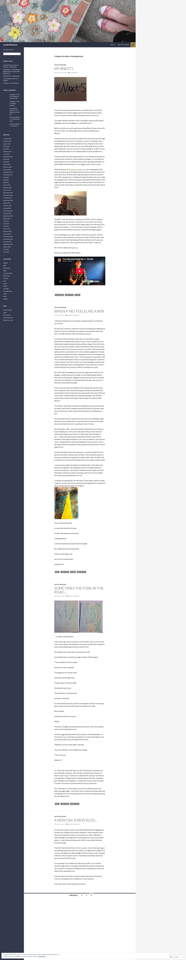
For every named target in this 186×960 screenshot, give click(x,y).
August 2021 (7, 144)
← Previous (73, 895)
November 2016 (8, 195)
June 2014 (6, 252)
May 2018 (6, 159)
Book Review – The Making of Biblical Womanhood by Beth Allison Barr (11, 71)
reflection (81, 572)
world (5, 296)
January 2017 (7, 190)
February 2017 (7, 187)
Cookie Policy (42, 956)
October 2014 (7, 241)
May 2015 (6, 226)
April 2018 (6, 162)
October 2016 (7, 198)
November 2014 (8, 239)
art (57, 572)
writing (5, 299)
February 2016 (7, 205)
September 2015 (8, 216)
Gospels (5, 278)
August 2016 (7, 203)
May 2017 (6, 180)
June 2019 (6, 154)
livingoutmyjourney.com (77, 169)
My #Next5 (63, 68)
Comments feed (8, 317)
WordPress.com (8, 320)
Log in (5, 312)
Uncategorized (60, 65)
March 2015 (6, 229)
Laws (4, 281)
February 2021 (7, 151)
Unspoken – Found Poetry (10, 83)
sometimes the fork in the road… (79, 590)
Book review (6, 268)
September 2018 (8, 156)
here (96, 115)
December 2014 (8, 236)
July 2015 (6, 221)
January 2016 (7, 208)
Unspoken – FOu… (14, 94)
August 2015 (7, 218)
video (4, 294)
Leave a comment (73, 315)
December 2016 (8, 193)
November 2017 (8, 175)
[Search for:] (12, 54)
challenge (59, 295)
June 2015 (6, 223)
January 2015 (7, 234)
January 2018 (7, 169)
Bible (4, 265)
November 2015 (8, 211)
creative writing (7, 273)
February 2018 (7, 167)
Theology (6, 288)
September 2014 (8, 244)
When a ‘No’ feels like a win (79, 311)
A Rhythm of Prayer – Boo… (14, 112)
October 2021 (7, 141)
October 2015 (7, 213)
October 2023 (7, 138)
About (113, 44)
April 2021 (6, 149)
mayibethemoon (10, 45)
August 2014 (7, 247)
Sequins (15, 126)
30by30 (5, 263)
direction (69, 295)
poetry (5, 283)
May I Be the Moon (123, 44)
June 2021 (6, 146)
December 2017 (8, 172)
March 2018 (6, 164)
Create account (7, 310)
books (5, 270)
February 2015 (7, 231)
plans (78, 295)
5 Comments (74, 72)
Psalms (5, 286)
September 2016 (8, 200)
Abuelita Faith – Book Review (11, 76)
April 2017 (6, 182)
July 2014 (6, 249)
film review (6, 276)
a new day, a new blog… (76, 820)
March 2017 (6, 185)
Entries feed (6, 315)
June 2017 (6, 177)
